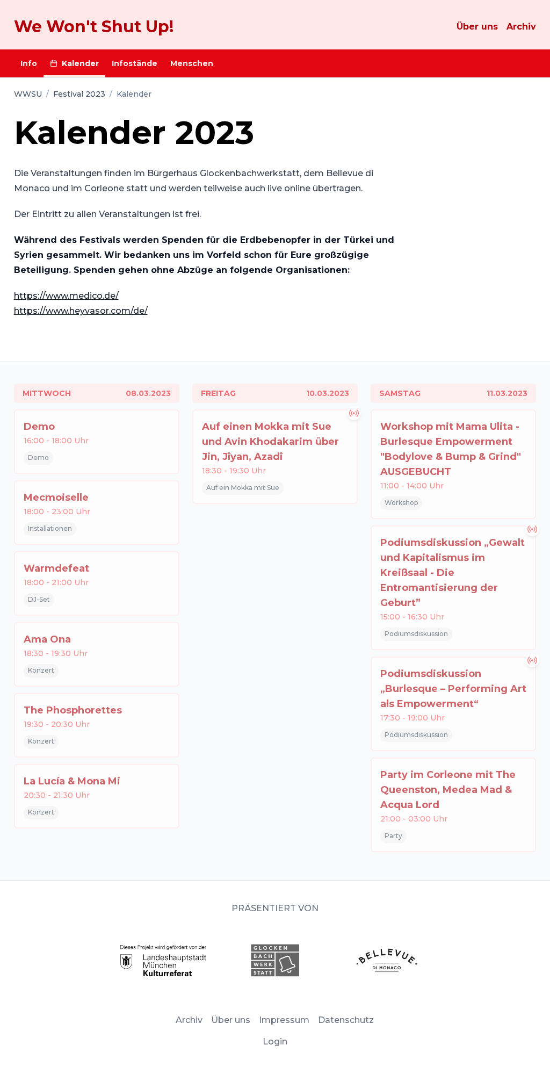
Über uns (477, 26)
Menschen (191, 63)
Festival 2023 (79, 94)
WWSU (28, 94)
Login (275, 1041)
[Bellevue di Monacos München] (387, 960)
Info (28, 63)
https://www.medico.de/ (66, 296)
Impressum (284, 1020)
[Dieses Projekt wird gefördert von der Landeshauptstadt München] (163, 960)
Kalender (80, 63)
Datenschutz (346, 1020)
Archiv (521, 26)
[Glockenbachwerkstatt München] (275, 960)
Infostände (134, 63)
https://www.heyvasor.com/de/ (81, 311)
